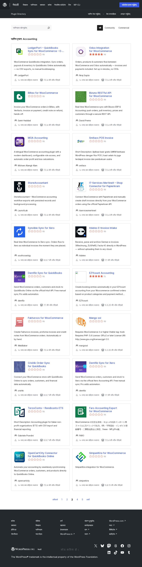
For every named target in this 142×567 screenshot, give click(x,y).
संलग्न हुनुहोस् (89, 521)
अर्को (88, 499)
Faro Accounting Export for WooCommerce (103, 410)
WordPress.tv (67, 534)
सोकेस (38, 521)
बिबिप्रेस (113, 529)
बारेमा (13, 521)
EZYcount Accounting (101, 272)
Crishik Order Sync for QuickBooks (39, 364)
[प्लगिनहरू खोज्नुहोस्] (48, 28)
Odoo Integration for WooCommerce (100, 49)
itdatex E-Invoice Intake (103, 227)
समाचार (13, 525)
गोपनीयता (14, 534)
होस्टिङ (13, 529)
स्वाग (87, 534)
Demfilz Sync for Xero (102, 362)
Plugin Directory (18, 14)
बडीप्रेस (113, 534)
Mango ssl (95, 317)
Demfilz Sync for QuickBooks (45, 272)
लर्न (61, 521)
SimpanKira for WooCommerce (107, 453)
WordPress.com (117, 521)
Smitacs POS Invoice (101, 137)
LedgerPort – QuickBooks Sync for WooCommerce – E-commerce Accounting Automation (45, 49)
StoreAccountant (38, 182)
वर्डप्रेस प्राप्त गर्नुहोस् (129, 5)
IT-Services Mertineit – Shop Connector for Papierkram (106, 184)
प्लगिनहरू (39, 529)
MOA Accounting (38, 137)
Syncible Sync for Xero (41, 227)
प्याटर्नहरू (39, 534)
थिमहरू (38, 525)
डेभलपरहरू (64, 529)
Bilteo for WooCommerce (43, 92)
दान (87, 529)
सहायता (62, 525)
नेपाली (39, 549)
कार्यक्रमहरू (89, 525)
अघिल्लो (55, 499)
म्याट (112, 525)
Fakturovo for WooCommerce (45, 317)
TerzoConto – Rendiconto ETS (45, 408)
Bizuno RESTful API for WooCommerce (100, 94)
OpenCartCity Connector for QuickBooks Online (42, 455)
